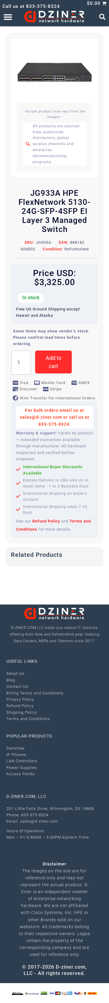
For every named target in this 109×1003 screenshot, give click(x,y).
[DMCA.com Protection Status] (44, 993)
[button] (8, 17)
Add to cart (53, 362)
